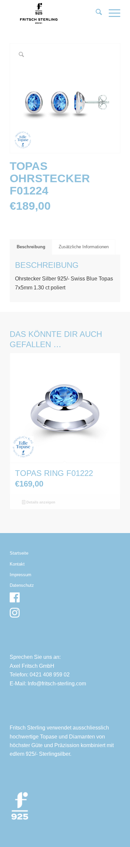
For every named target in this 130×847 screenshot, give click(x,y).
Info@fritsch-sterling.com (57, 683)
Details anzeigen (40, 502)
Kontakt (17, 564)
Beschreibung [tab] (31, 246)
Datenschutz (22, 585)
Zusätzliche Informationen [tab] (84, 246)
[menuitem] (95, 13)
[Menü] (111, 13)
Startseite (19, 553)
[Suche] (95, 13)
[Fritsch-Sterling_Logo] (54, 13)
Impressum (20, 574)
